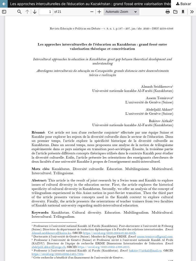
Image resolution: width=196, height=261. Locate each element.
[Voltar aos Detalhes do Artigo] (4, 4)
